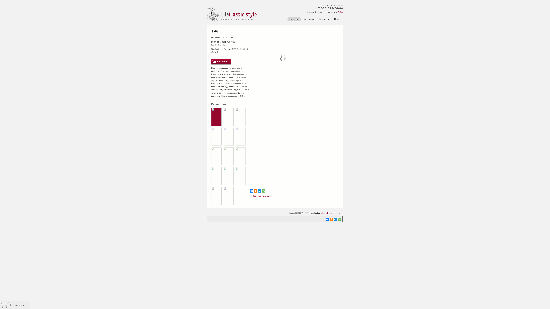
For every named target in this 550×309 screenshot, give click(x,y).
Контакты (324, 19)
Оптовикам (309, 19)
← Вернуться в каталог (260, 196)
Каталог (294, 19)
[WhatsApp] (263, 191)
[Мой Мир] (259, 191)
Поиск (337, 19)
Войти (340, 12)
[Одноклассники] (255, 191)
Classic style (243, 14)
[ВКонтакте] (251, 191)
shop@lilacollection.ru (330, 213)
